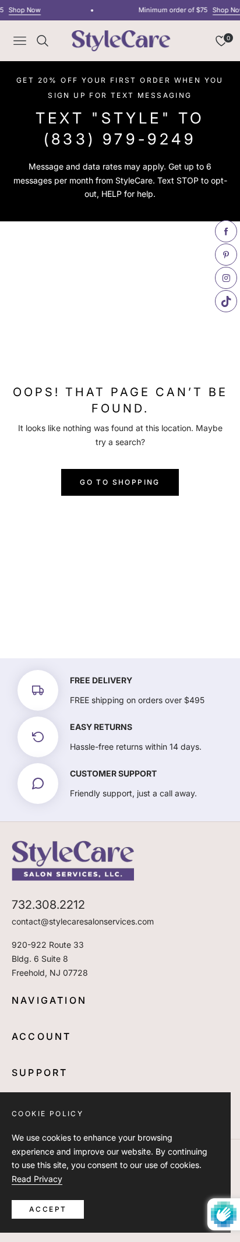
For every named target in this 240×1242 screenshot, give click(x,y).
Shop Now (22, 10)
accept (47, 1209)
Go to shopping (120, 482)
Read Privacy (37, 1179)
